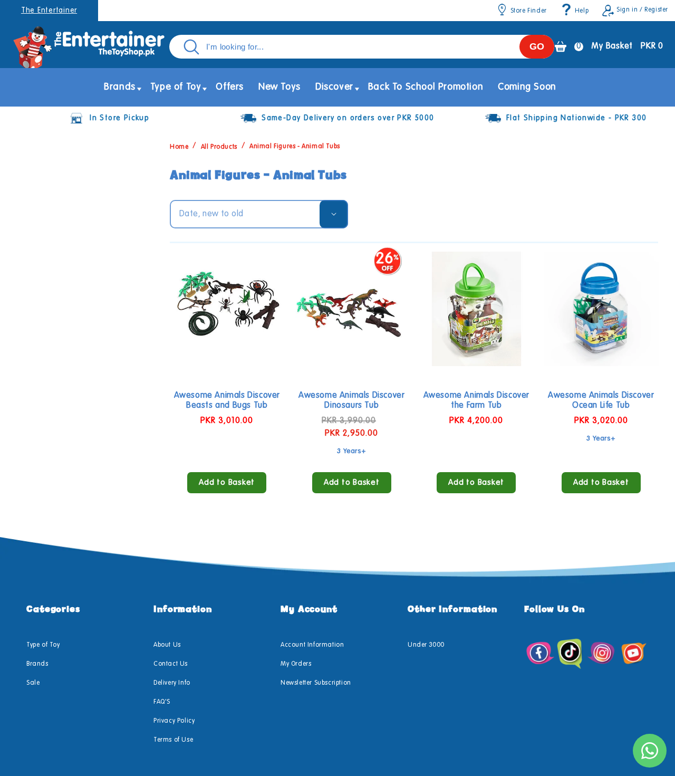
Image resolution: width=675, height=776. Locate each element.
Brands (37, 664)
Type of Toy (43, 645)
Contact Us (170, 664)
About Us (167, 645)
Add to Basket (227, 482)
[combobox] (361, 47)
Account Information (312, 645)
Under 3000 (426, 645)
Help (582, 11)
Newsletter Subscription (316, 683)
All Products (219, 146)
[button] (120, 87)
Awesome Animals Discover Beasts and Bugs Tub (227, 400)
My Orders (296, 664)
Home (179, 146)
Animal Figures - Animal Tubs (294, 146)
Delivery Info (171, 683)
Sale (33, 683)
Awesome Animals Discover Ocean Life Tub (601, 400)
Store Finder (528, 11)
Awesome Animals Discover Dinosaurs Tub (351, 400)
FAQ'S (161, 702)
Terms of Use (173, 740)
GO (536, 46)
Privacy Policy (174, 721)
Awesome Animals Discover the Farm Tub (476, 400)
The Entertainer (49, 10)
